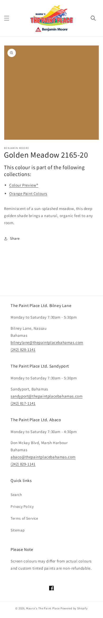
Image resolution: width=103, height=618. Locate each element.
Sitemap (18, 530)
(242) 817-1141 (23, 403)
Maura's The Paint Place (43, 608)
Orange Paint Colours (28, 193)
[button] (6, 18)
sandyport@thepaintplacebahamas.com (46, 396)
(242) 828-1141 (23, 349)
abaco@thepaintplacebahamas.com (43, 456)
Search (16, 494)
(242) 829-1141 (23, 463)
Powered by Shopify (74, 608)
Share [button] (15, 238)
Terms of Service (24, 518)
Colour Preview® (23, 185)
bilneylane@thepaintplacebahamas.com (47, 342)
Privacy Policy (22, 506)
